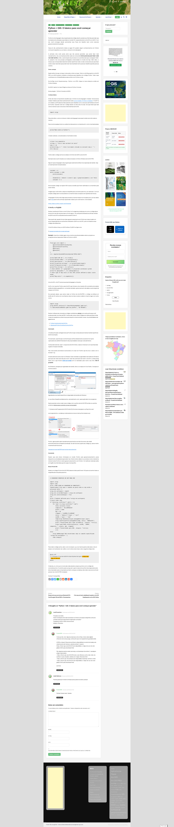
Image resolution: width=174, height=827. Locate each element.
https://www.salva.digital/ (86, 637)
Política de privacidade (95, 799)
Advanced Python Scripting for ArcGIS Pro (61, 325)
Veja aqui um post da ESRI (55, 449)
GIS (49, 24)
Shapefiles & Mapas (69, 17)
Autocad (118, 783)
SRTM (112, 814)
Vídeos (91, 792)
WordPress (117, 824)
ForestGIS (59, 633)
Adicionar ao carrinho (116, 67)
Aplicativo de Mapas (116, 772)
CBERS (115, 785)
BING (122, 783)
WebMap (119, 814)
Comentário (52, 711)
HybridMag (125, 824)
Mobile (112, 802)
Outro (108, 295)
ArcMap (109, 285)
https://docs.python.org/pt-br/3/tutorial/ (59, 203)
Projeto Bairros (93, 778)
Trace (115, 814)
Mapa (120, 800)
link (52, 199)
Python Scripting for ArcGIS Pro (58, 323)
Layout (117, 800)
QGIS (108, 290)
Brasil (125, 783)
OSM (116, 802)
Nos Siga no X (110, 229)
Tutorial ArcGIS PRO (60, 24)
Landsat (113, 800)
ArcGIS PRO (110, 288)
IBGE (122, 796)
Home (58, 17)
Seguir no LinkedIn (120, 229)
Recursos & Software (85, 17)
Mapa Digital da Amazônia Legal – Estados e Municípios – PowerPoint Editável (115, 60)
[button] (114, 71)
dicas (123, 787)
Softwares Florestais (95, 787)
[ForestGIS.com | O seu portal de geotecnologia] (87, 7)
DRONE (113, 789)
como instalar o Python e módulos (83, 100)
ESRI (117, 790)
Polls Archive (108, 304)
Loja (117, 17)
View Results (115, 301)
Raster (117, 805)
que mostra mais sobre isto (69, 449)
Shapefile (117, 807)
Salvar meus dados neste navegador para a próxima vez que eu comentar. (69, 750)
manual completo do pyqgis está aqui (59, 231)
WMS (122, 814)
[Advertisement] (115, 113)
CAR (112, 785)
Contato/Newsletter (95, 797)
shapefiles (123, 807)
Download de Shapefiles (96, 771)
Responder (56, 627)
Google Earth (110, 292)
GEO (120, 789)
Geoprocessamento (116, 794)
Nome (49, 729)
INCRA (120, 798)
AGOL (113, 768)
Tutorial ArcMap (69, 24)
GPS (118, 796)
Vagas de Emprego (94, 794)
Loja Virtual (108, 17)
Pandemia (119, 802)
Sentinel (112, 807)
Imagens (117, 798)
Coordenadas (114, 787)
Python (53, 24)
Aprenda (98, 17)
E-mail (50, 736)
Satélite (122, 805)
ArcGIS (114, 777)
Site (49, 742)
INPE (124, 798)
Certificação (120, 785)
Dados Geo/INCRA (94, 789)
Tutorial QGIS (76, 24)
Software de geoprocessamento (118, 811)
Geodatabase (114, 791)
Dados (119, 787)
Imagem (112, 798)
